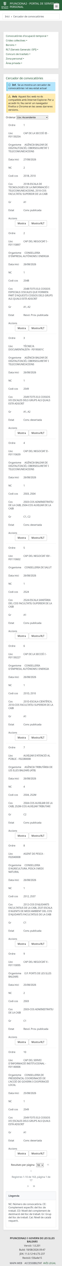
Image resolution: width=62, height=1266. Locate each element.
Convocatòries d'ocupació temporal (26, 36)
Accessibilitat (33, 1263)
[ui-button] (56, 6)
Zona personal (14, 58)
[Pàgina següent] (28, 1186)
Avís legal (49, 1263)
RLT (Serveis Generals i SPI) (21, 49)
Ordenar (11, 117)
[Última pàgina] (34, 1186)
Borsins (10, 45)
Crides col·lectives (15, 40)
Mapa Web (16, 1263)
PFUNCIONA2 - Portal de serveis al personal (34, 5)
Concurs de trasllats (17, 54)
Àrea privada (13, 63)
